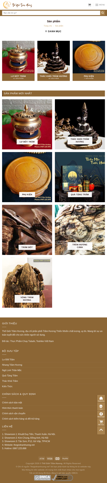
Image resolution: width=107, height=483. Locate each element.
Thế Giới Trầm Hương (52, 463)
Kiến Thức (7, 386)
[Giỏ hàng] (89, 5)
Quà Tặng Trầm (10, 375)
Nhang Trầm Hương (12, 365)
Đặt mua (101, 424)
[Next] (100, 57)
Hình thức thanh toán (12, 408)
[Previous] (6, 57)
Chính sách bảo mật (12, 402)
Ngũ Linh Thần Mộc (12, 370)
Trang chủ (48, 26)
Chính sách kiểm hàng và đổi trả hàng (20, 419)
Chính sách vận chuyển (13, 413)
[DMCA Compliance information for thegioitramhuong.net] (62, 477)
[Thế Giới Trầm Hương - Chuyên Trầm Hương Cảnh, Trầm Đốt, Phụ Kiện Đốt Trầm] (22, 5)
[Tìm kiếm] (102, 13)
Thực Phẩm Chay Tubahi (22, 341)
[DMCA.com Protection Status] (42, 477)
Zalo (101, 409)
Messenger (101, 416)
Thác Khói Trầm (10, 381)
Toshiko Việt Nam (45, 341)
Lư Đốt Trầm (8, 359)
